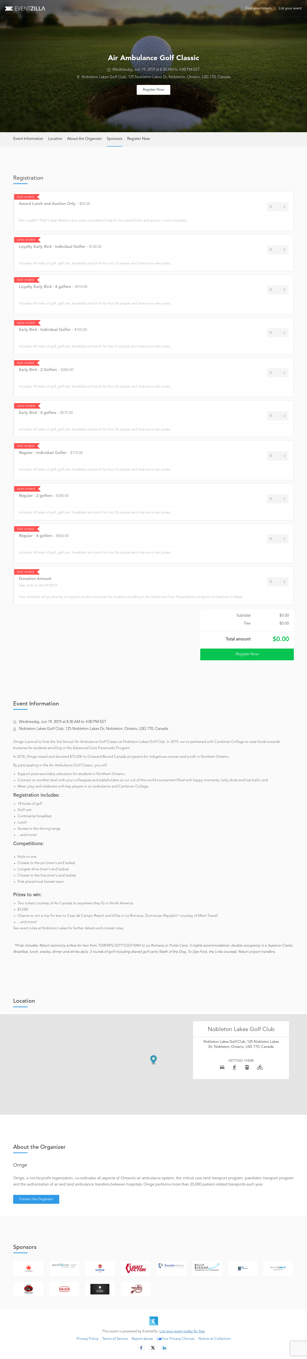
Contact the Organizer (36, 1199)
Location (55, 139)
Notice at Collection (214, 1339)
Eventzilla (25, 8)
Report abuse (142, 1339)
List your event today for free (182, 1331)
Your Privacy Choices (178, 1339)
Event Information (28, 139)
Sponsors (114, 139)
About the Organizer (84, 139)
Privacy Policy (87, 1339)
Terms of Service (115, 1339)
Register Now (153, 90)
